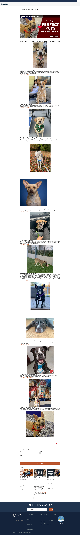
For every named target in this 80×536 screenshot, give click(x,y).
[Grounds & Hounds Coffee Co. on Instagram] (16, 520)
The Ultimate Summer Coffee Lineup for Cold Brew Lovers (26, 477)
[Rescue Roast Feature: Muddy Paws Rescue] (53, 472)
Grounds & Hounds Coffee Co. (19, 532)
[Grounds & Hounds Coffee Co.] (4, 4)
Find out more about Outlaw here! (24, 211)
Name (21, 451)
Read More (23, 489)
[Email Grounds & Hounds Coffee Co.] (13, 520)
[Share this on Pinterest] (57, 444)
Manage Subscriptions (29, 524)
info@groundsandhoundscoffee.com (46, 524)
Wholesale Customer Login (30, 522)
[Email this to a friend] (59, 444)
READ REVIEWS (61, 523)
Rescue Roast (36, 488)
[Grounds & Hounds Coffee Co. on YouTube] (23, 520)
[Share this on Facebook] (54, 444)
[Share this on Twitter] (52, 444)
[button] (42, 4)
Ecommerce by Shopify (28, 532)
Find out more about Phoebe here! (24, 244)
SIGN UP (51, 509)
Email (41, 451)
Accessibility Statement (30, 529)
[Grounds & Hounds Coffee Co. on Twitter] (21, 520)
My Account (28, 516)
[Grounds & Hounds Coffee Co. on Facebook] (15, 520)
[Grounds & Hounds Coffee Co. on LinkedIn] (18, 520)
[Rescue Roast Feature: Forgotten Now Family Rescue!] (40, 472)
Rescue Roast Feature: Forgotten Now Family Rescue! (40, 477)
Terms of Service (29, 527)
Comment (21, 455)
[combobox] (70, 1)
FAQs (27, 517)
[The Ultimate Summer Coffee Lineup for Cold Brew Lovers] (26, 472)
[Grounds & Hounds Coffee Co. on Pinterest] (20, 520)
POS (23, 532)
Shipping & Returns (29, 519)
